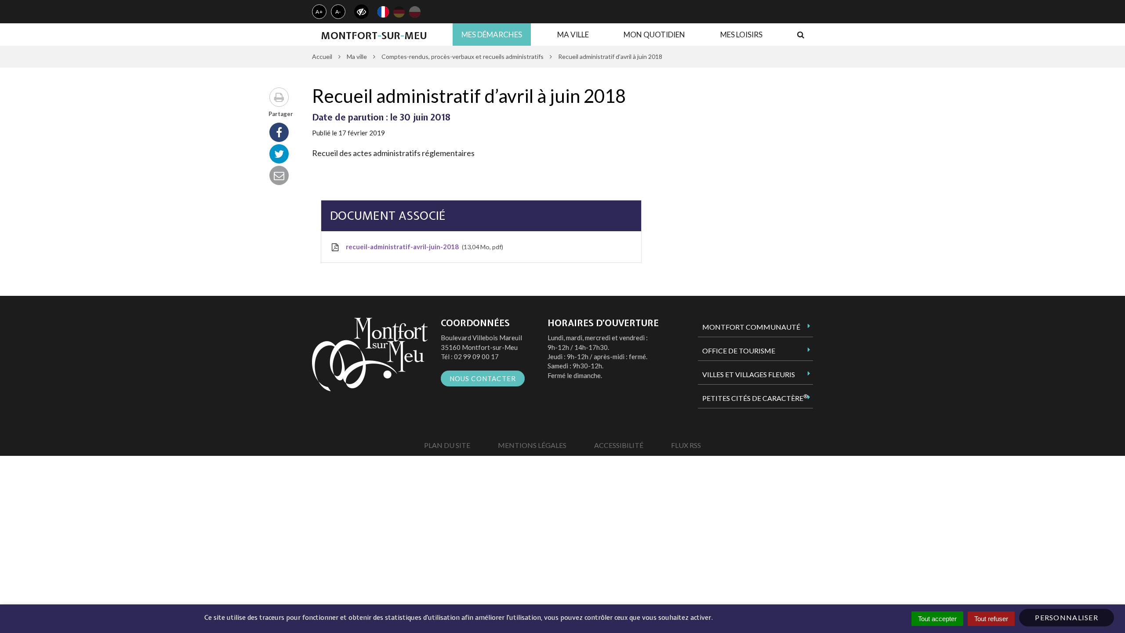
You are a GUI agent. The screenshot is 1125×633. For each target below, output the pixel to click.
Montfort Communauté (751, 327)
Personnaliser (1066, 617)
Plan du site (447, 445)
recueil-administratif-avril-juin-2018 (423, 247)
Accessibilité (618, 445)
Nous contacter (483, 378)
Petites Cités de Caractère (755, 397)
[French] (383, 12)
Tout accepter (937, 618)
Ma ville (573, 34)
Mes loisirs (741, 34)
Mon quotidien (654, 34)
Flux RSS (686, 445)
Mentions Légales (532, 445)
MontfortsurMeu (374, 35)
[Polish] (415, 12)
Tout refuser (991, 618)
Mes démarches (491, 34)
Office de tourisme (738, 350)
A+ (319, 11)
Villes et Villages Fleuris (748, 374)
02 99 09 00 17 (476, 356)
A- (338, 11)
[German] (399, 12)
